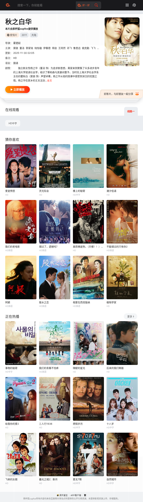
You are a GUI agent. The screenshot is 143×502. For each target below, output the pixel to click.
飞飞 (93, 48)
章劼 (54, 48)
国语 (15, 62)
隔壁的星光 (79, 367)
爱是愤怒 (10, 190)
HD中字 (13, 123)
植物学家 (111, 302)
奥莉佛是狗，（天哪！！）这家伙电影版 (88, 246)
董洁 (22, 48)
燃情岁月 (78, 423)
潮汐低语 (111, 190)
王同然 (62, 48)
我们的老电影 (12, 246)
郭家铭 (29, 48)
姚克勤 (85, 48)
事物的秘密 (11, 367)
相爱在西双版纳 (81, 302)
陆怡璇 (38, 48)
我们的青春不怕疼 (49, 367)
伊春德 (47, 48)
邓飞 (69, 48)
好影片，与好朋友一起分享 (118, 93)
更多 (129, 316)
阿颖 (7, 302)
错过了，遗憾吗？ (49, 246)
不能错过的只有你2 (117, 246)
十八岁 (110, 423)
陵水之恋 (44, 302)
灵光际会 (44, 190)
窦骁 (15, 48)
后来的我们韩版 (115, 367)
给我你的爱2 (12, 423)
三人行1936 (45, 423)
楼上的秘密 (79, 190)
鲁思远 (77, 48)
